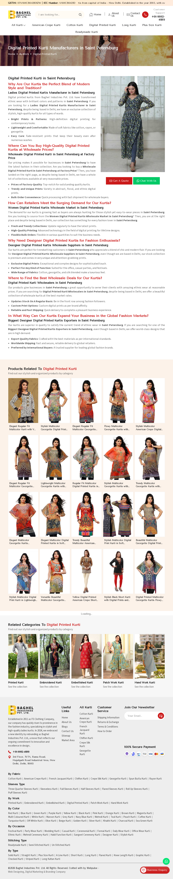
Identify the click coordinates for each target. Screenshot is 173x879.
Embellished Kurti (82, 682)
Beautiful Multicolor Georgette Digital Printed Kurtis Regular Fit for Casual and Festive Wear (150, 542)
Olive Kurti (50, 821)
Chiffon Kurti (86, 738)
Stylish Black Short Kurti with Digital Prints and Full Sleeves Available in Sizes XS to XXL (117, 599)
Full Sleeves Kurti (69, 789)
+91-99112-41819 (158, 18)
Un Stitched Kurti (61, 845)
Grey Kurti (68, 817)
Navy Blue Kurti (84, 817)
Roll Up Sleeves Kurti (137, 789)
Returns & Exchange (108, 722)
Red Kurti (13, 813)
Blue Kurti (26, 813)
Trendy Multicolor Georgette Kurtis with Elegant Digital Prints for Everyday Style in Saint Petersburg (149, 485)
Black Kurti (84, 813)
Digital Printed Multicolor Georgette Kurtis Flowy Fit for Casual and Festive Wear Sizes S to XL (150, 599)
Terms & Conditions (107, 726)
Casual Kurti (68, 831)
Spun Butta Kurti (138, 779)
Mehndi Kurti (101, 817)
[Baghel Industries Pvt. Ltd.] (19, 14)
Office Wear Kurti (141, 831)
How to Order (104, 731)
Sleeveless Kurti (48, 789)
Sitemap (66, 736)
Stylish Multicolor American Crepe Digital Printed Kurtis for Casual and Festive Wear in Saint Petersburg (150, 428)
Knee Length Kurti (123, 855)
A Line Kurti (62, 855)
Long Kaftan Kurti (51, 859)
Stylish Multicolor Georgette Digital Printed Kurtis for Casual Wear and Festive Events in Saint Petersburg (55, 428)
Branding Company (56, 872)
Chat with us (148, 180)
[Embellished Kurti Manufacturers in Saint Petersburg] (86, 656)
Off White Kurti (35, 821)
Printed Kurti (16, 682)
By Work (24, 54)
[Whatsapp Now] (166, 861)
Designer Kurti (110, 835)
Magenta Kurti (144, 813)
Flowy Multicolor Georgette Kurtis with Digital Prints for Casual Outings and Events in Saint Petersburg (117, 428)
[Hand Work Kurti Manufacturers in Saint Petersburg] (150, 656)
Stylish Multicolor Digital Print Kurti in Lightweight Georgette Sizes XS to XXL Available (22, 599)
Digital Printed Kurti (102, 25)
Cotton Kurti (75, 25)
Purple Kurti (54, 813)
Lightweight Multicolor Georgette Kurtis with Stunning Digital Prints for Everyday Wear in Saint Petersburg (53, 485)
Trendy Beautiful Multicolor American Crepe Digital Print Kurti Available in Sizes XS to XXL (85, 542)
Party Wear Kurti (33, 831)
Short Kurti (77, 855)
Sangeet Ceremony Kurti (87, 835)
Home (97, 14)
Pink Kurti (98, 813)
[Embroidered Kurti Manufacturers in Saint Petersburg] (55, 656)
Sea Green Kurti (144, 821)
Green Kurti (40, 813)
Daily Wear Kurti (121, 831)
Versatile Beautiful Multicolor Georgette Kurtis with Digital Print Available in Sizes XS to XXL (54, 599)
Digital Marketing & (35, 872)
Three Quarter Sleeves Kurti (23, 789)
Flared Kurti (105, 855)
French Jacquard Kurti (84, 730)
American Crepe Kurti (46, 25)
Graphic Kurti (143, 855)
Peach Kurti (129, 817)
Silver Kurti (95, 821)
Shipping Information (108, 717)
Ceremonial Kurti (86, 831)
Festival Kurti (15, 831)
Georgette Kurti (85, 752)
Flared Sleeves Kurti (112, 789)
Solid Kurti (13, 855)
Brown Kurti (127, 813)
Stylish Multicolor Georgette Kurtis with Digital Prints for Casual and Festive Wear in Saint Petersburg (118, 485)
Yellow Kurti (70, 813)
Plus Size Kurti (152, 25)
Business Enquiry (156, 870)
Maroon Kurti (53, 817)
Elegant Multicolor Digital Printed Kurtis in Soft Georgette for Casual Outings (55, 542)
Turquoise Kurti (16, 821)
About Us (115, 14)
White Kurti (38, 817)
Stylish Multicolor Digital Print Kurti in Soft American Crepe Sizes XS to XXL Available (118, 542)
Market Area (68, 740)
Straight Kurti (28, 855)
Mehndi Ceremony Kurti (35, 835)
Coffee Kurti (144, 817)
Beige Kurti (65, 821)
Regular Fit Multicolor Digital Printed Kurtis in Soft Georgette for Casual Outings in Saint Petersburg (85, 485)
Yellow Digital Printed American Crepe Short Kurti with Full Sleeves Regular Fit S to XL (84, 599)
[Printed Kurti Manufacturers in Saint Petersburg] (23, 656)
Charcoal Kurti (125, 821)
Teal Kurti (116, 817)
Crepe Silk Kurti (85, 744)
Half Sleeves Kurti (90, 789)
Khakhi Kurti (109, 821)
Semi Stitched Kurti (39, 845)
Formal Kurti (103, 831)
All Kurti (17, 25)
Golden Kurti (79, 821)
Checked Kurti (15, 859)
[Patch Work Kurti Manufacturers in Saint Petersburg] (118, 656)
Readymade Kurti (86, 32)
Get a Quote (121, 180)
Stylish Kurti (126, 835)
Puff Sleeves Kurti (17, 792)
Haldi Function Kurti (61, 835)
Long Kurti (129, 25)
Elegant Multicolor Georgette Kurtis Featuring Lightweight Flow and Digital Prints (21, 542)
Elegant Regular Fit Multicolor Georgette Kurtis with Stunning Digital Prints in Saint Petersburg (21, 485)
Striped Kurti (32, 859)
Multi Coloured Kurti (18, 817)
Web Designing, (16, 872)
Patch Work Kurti (113, 682)
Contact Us (135, 14)
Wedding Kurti (51, 831)
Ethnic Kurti (14, 835)
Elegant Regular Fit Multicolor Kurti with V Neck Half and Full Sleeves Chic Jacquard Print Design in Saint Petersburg (21, 428)
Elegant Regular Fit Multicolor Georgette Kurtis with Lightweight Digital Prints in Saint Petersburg (84, 428)
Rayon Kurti (155, 779)
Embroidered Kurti (51, 682)
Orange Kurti (112, 813)
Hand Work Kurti (145, 682)
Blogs (65, 726)
